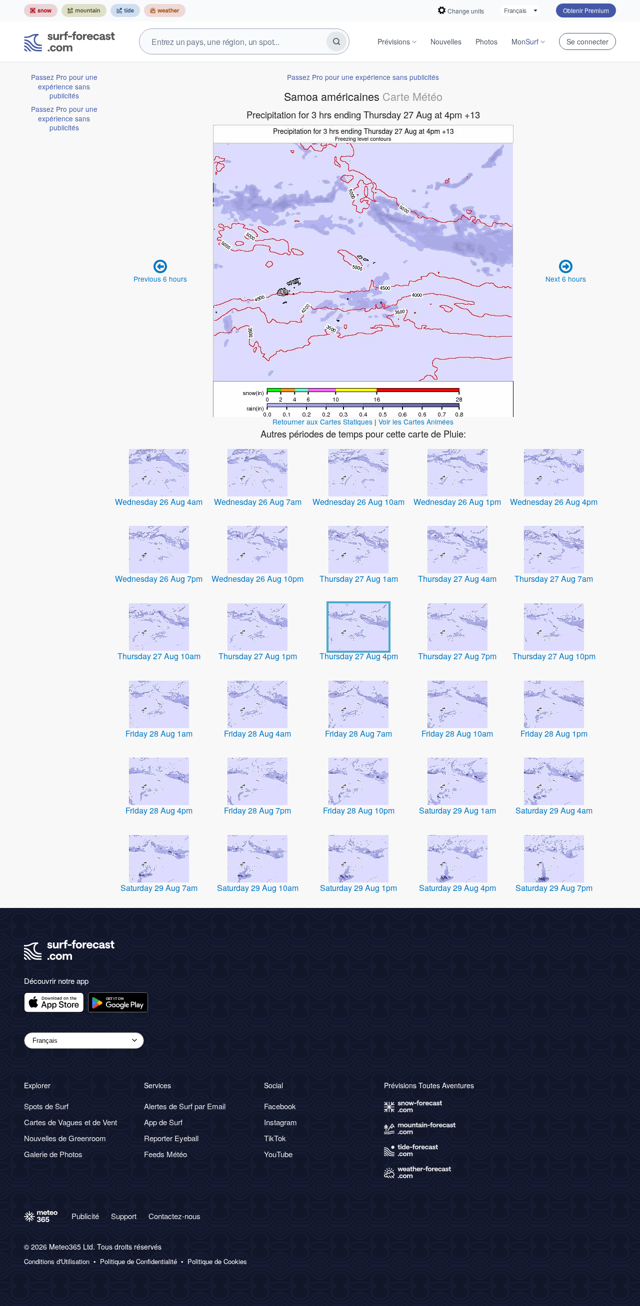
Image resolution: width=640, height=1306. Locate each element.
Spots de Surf (46, 1106)
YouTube (278, 1154)
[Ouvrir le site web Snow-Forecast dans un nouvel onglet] (41, 10)
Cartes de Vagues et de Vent (70, 1122)
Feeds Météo (165, 1154)
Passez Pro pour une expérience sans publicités (64, 86)
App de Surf (163, 1122)
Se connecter (587, 41)
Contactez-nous (174, 1216)
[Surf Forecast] (69, 41)
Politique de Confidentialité (138, 1261)
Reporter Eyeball (171, 1138)
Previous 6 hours (160, 279)
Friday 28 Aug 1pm (554, 733)
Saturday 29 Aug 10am (257, 887)
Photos (487, 41)
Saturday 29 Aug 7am (159, 887)
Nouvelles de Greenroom (65, 1138)
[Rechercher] (336, 41)
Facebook (280, 1106)
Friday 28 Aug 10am (457, 733)
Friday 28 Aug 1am (159, 733)
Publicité (85, 1216)
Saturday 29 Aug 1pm (358, 887)
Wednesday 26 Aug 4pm (554, 501)
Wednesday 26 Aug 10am (358, 501)
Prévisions (394, 41)
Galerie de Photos (53, 1154)
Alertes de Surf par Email (185, 1106)
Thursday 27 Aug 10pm (554, 656)
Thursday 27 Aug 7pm (457, 656)
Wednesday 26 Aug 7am (258, 501)
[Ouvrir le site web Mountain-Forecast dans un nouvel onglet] (84, 10)
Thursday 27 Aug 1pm (257, 656)
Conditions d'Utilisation (57, 1261)
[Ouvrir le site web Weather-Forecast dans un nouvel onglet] (165, 10)
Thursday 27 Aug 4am (457, 578)
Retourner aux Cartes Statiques (322, 422)
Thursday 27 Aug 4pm (359, 656)
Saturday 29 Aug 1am (457, 810)
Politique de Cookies (217, 1261)
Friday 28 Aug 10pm (358, 810)
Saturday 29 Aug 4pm (457, 887)
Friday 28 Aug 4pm (159, 810)
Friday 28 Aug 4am (257, 733)
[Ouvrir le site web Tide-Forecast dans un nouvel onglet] (125, 10)
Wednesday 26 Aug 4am (158, 501)
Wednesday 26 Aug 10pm (258, 578)
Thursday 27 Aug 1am (359, 578)
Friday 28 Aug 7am (358, 733)
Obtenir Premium (586, 10)
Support (123, 1216)
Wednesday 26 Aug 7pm (158, 578)
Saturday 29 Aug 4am (554, 810)
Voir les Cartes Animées (416, 422)
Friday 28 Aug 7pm (257, 810)
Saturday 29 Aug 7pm (554, 887)
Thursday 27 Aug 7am (553, 578)
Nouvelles (446, 41)
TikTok (275, 1138)
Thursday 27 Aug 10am (159, 656)
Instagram (280, 1122)
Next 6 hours (566, 279)
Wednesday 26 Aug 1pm (457, 501)
